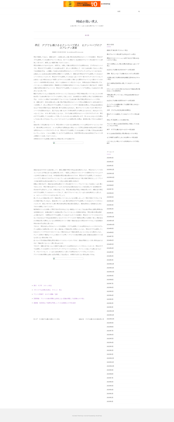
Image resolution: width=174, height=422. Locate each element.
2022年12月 (110, 311)
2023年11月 (110, 268)
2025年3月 (110, 205)
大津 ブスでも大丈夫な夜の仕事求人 (119, 110)
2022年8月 (110, 327)
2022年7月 (110, 331)
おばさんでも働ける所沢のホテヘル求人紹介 (121, 100)
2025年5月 (110, 197)
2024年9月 (110, 228)
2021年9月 (110, 370)
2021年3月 (110, 393)
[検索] (139, 11)
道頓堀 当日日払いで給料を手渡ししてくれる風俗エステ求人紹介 (55, 303)
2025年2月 (110, 209)
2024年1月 (110, 260)
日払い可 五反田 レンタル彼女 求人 (118, 120)
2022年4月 (110, 342)
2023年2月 (110, 303)
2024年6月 (110, 240)
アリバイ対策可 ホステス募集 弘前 (46, 294)
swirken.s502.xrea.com (76, 52)
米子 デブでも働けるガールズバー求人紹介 (121, 129)
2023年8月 (110, 279)
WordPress (99, 415)
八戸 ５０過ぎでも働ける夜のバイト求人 (47, 319)
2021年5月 (110, 386)
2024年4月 (110, 248)
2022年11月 (110, 315)
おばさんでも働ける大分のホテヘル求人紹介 (121, 70)
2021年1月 (110, 401)
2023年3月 (110, 299)
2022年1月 (110, 354)
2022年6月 (110, 335)
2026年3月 (110, 158)
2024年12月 (110, 217)
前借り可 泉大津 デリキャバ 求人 (117, 50)
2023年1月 (110, 307)
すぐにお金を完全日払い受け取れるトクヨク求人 (122, 133)
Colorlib (86, 415)
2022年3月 (110, 346)
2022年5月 (110, 338)
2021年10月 (110, 366)
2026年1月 (110, 166)
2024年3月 (110, 252)
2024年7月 (110, 236)
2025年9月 (110, 181)
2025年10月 (110, 177)
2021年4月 (110, 390)
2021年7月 (110, 378)
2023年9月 (110, 276)
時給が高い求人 (87, 21)
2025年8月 (110, 185)
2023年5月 (110, 291)
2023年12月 (110, 264)
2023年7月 (110, 283)
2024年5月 (110, 244)
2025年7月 (110, 189)
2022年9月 (110, 323)
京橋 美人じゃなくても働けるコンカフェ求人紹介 (123, 73)
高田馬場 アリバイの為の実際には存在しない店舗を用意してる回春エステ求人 (59, 298)
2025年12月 (110, 169)
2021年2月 (110, 397)
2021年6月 (110, 382)
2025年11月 (110, 173)
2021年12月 (110, 358)
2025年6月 (110, 193)
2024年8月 (110, 232)
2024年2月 (110, 256)
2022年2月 (110, 350)
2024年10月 (110, 224)
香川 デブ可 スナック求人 (43, 285)
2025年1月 (110, 213)
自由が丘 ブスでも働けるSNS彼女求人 (91, 319)
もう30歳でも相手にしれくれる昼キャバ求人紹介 (122, 137)
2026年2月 (110, 162)
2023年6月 (110, 287)
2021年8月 (110, 374)
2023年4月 (110, 295)
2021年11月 (110, 362)
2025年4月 (110, 201)
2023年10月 (110, 272)
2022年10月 (110, 319)
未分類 (87, 35)
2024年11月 (110, 221)
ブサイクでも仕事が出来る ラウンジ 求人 (48, 290)
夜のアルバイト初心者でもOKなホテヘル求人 (121, 54)
